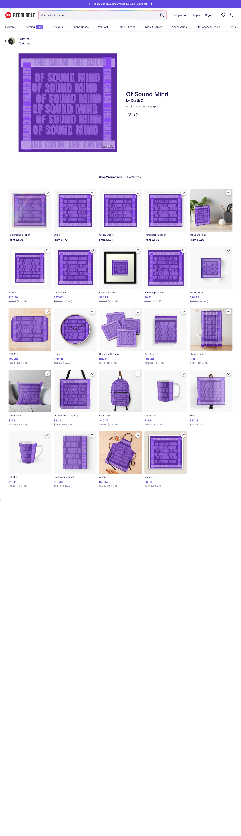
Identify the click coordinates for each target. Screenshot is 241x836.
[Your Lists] (223, 15)
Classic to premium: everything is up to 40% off (120, 3)
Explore (10, 27)
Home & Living (127, 27)
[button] (120, 3)
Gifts (233, 27)
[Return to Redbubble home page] (20, 15)
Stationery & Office (208, 27)
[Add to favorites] (129, 114)
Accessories (179, 27)
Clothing (33, 27)
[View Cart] (232, 15)
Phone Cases (80, 27)
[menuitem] (10, 26)
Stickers (58, 27)
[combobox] (102, 15)
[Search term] (161, 15)
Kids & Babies (153, 27)
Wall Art (103, 27)
